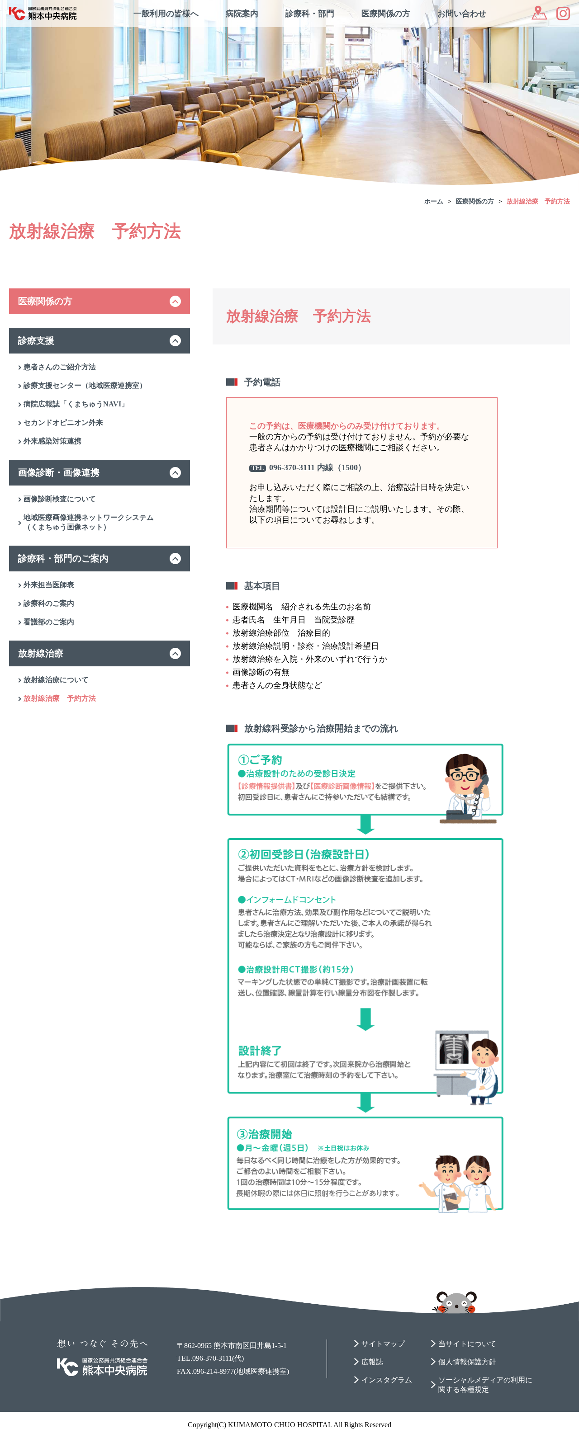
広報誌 (372, 1362)
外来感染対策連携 (52, 441)
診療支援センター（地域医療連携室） (85, 385)
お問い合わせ (461, 13)
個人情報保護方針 (467, 1362)
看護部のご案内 (49, 622)
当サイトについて (467, 1344)
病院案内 (242, 13)
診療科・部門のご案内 (63, 558)
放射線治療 (40, 653)
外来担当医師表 (49, 585)
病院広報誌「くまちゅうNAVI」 (76, 404)
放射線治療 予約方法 (538, 201)
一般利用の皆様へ (166, 13)
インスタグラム (386, 1380)
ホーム (433, 201)
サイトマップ (383, 1344)
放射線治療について (56, 680)
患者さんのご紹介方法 (60, 367)
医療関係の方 (385, 13)
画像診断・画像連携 (59, 472)
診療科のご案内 (49, 603)
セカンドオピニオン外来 (63, 422)
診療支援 (36, 340)
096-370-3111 (292, 467)
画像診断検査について (60, 499)
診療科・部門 (309, 13)
